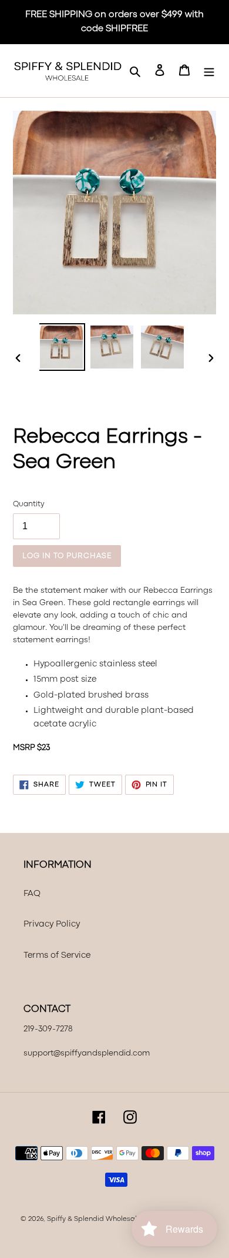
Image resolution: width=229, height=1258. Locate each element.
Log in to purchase (67, 556)
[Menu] (209, 71)
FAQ (32, 894)
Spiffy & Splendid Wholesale (94, 1219)
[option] (61, 347)
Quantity (28, 504)
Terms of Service (56, 956)
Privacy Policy (51, 924)
